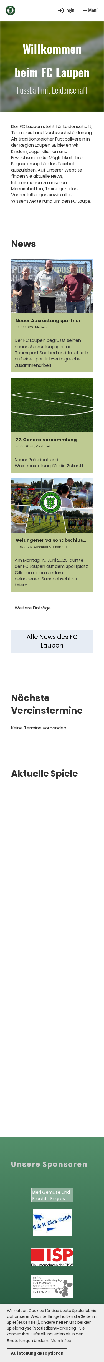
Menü (92, 10)
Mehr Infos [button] (61, 1340)
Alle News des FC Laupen (52, 641)
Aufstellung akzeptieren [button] (37, 1353)
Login (69, 10)
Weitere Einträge (33, 608)
